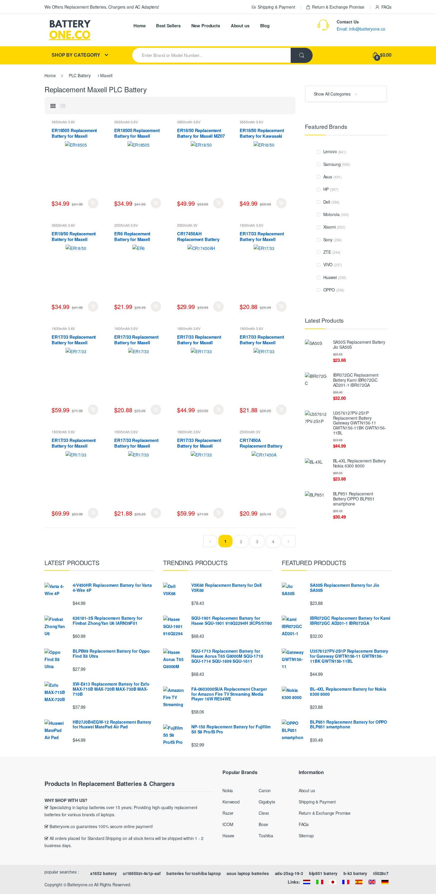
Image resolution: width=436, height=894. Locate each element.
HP (326, 189)
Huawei (330, 277)
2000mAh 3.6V (126, 225)
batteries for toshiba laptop (193, 873)
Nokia (227, 790)
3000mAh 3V (187, 225)
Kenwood (231, 802)
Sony (327, 239)
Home (139, 25)
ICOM (227, 824)
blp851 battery (323, 873)
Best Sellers (168, 25)
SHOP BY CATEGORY (76, 54)
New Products (205, 25)
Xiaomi (329, 227)
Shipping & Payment (276, 7)
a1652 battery (103, 873)
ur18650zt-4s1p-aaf (141, 873)
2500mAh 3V (250, 431)
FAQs (386, 7)
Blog (265, 25)
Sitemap (306, 835)
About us (240, 25)
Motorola (331, 214)
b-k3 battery (355, 873)
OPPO (329, 290)
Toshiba (266, 835)
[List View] (63, 106)
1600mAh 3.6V (251, 225)
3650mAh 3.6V (63, 121)
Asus (327, 177)
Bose (263, 824)
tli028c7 (381, 873)
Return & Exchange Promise (338, 7)
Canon (265, 790)
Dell (326, 202)
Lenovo (330, 151)
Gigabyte (267, 802)
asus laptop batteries (248, 873)
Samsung (332, 164)
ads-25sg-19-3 (289, 873)
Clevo (264, 813)
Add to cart (93, 203)
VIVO (327, 264)
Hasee (228, 835)
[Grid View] (53, 106)
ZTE (327, 252)
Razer (227, 813)
